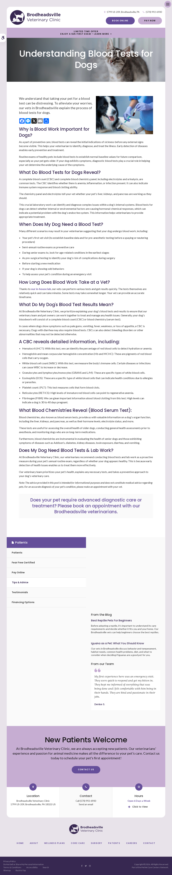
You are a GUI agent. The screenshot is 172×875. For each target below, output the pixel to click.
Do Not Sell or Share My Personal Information (23, 864)
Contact (149, 843)
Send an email (86, 804)
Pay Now (150, 20)
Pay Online (18, 572)
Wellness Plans (54, 843)
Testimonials (20, 592)
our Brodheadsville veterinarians (97, 509)
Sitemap (7, 870)
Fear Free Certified (23, 562)
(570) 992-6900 (154, 12)
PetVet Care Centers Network (154, 867)
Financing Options (23, 602)
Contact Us (86, 769)
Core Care (78, 843)
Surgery (96, 843)
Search (46, 867)
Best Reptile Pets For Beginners (111, 620)
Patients (17, 552)
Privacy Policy (9, 861)
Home (20, 843)
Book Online (120, 20)
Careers (131, 843)
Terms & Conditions (12, 867)
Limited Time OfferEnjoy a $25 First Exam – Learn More (84, 32)
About (34, 843)
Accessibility (32, 867)
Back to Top (21, 870)
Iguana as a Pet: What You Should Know (117, 643)
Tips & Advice (20, 582)
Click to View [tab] (140, 806)
